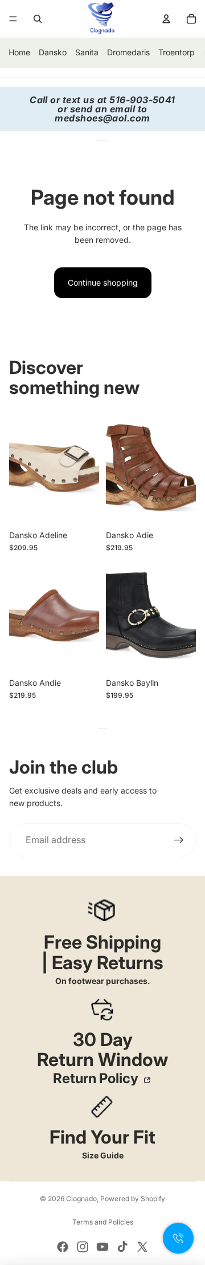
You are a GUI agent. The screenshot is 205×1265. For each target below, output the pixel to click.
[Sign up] (179, 840)
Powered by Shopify (132, 1198)
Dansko (53, 52)
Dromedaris (128, 52)
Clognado (81, 1198)
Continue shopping (103, 282)
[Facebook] (62, 1247)
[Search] (37, 18)
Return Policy (97, 1078)
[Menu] (13, 19)
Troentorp (176, 52)
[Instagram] (82, 1247)
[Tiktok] (122, 1247)
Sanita (87, 52)
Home (19, 52)
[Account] (166, 18)
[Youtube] (102, 1247)
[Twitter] (142, 1247)
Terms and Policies (102, 1222)
